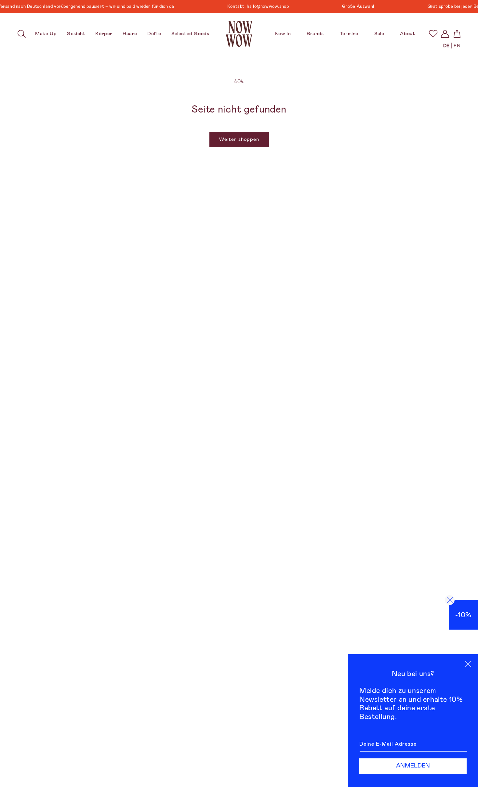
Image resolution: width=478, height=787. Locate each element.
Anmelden (413, 765)
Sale (379, 33)
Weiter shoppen (239, 139)
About (407, 33)
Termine (349, 33)
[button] (22, 34)
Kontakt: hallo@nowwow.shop (249, 6)
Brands (315, 33)
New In (283, 33)
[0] (433, 34)
